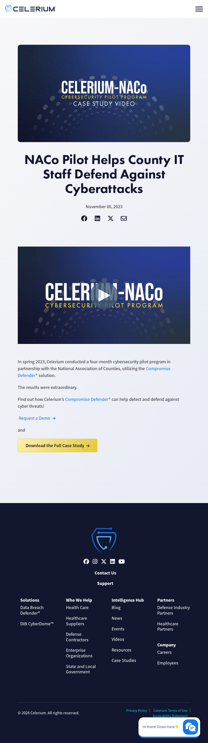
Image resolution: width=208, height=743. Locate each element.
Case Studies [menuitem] (124, 660)
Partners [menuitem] (165, 600)
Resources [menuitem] (121, 650)
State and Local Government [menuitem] (81, 669)
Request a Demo (34, 418)
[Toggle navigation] (199, 9)
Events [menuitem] (118, 629)
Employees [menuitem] (167, 663)
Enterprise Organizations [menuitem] (79, 653)
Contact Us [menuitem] (105, 573)
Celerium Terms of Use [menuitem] (170, 710)
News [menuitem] (117, 618)
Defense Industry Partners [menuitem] (173, 610)
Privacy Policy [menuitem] (136, 710)
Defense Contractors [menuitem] (77, 637)
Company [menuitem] (166, 645)
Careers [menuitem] (164, 652)
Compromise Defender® (88, 399)
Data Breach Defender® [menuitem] (32, 610)
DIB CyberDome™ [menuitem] (36, 624)
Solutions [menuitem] (29, 600)
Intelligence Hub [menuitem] (128, 600)
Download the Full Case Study (55, 445)
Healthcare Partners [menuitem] (167, 626)
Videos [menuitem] (118, 639)
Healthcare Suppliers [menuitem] (76, 621)
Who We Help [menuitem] (79, 600)
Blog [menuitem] (116, 607)
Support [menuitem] (105, 583)
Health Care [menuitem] (77, 607)
